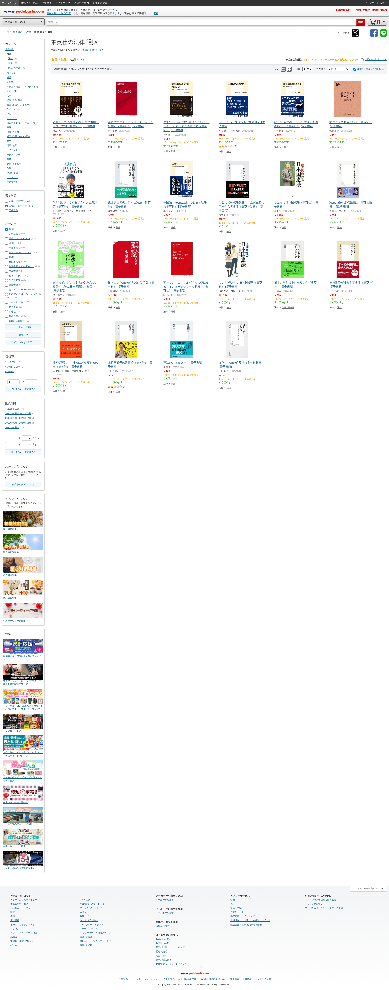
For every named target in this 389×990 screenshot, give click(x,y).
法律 (62, 147)
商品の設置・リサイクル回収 (170, 947)
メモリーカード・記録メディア (95, 932)
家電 (12, 912)
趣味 (9, 127)
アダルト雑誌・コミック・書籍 (22, 86)
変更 (156, 13)
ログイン (51, 10)
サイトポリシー (152, 979)
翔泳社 (12, 257)
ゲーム (13, 945)
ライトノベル (13, 109)
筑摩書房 (13, 285)
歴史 (9, 141)
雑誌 (9, 77)
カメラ (83, 912)
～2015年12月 (12, 409)
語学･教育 (12, 145)
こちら (113, 10)
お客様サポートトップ (129, 979)
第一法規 (13, 233)
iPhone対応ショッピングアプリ (171, 964)
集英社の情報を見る (93, 50)
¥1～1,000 (10, 362)
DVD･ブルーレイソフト (92, 924)
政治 (9, 168)
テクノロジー (13, 154)
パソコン (14, 928)
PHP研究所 (14, 280)
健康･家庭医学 (14, 164)
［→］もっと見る (23, 327)
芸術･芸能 (12, 91)
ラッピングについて (315, 904)
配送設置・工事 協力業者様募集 (246, 924)
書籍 (12, 916)
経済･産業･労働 (14, 100)
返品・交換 (236, 908)
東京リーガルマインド (20, 252)
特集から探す (162, 926)
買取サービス (237, 912)
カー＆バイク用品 (89, 920)
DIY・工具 (85, 899)
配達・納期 (161, 951)
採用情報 (234, 979)
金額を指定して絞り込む (23, 389)
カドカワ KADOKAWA (20, 289)
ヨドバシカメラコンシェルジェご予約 (324, 908)
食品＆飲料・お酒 (19, 904)
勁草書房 (13, 307)
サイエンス (12, 150)
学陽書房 (13, 247)
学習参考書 (12, 182)
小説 (9, 113)
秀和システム (15, 275)
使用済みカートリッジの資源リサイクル (250, 920)
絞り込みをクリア (23, 342)
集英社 (12, 229)
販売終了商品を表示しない (370, 69)
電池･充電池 (86, 937)
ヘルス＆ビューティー (21, 908)
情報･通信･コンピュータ (19, 104)
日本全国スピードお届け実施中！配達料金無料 (361, 10)
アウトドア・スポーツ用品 (23, 932)
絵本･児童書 (13, 132)
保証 (232, 904)
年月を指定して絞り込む (23, 452)
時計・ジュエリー (89, 916)
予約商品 (13, 210)
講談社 (12, 243)
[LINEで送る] (383, 36)
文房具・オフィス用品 (21, 941)
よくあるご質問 (263, 979)
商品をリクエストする (23, 484)
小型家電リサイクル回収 (242, 916)
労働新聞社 (14, 316)
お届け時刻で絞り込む (376, 59)
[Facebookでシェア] (374, 36)
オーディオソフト (89, 928)
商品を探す (161, 955)
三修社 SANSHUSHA (19, 238)
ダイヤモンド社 (17, 302)
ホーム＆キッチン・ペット (23, 924)
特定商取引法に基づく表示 (213, 979)
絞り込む (23, 335)
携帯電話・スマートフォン (93, 904)
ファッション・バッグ (91, 908)
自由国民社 (14, 261)
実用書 (10, 82)
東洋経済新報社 (17, 321)
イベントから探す (165, 913)
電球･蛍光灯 (86, 945)
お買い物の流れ (163, 939)
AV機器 (13, 937)
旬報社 (12, 311)
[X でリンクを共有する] (355, 36)
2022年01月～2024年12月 (18, 423)
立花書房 (13, 271)
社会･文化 (12, 118)
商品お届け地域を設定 (59, 13)
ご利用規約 (169, 979)
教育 (9, 159)
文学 (9, 95)
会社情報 (247, 979)
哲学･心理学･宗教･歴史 (18, 136)
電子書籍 (9, 49)
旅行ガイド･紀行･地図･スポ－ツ (23, 123)
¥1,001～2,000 (12, 367)
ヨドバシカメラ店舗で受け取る (320, 899)
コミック (11, 73)
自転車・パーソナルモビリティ (95, 941)
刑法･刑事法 (288, 307)
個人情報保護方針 (187, 979)
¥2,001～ (9, 371)
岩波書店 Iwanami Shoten (21, 266)
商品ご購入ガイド (165, 960)
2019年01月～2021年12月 (18, 418)
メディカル (12, 177)
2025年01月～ (12, 427)
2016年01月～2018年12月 (18, 413)
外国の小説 (12, 172)
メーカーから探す (165, 899)
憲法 (339, 147)
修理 (232, 899)
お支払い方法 (162, 943)
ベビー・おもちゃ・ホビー (23, 899)
